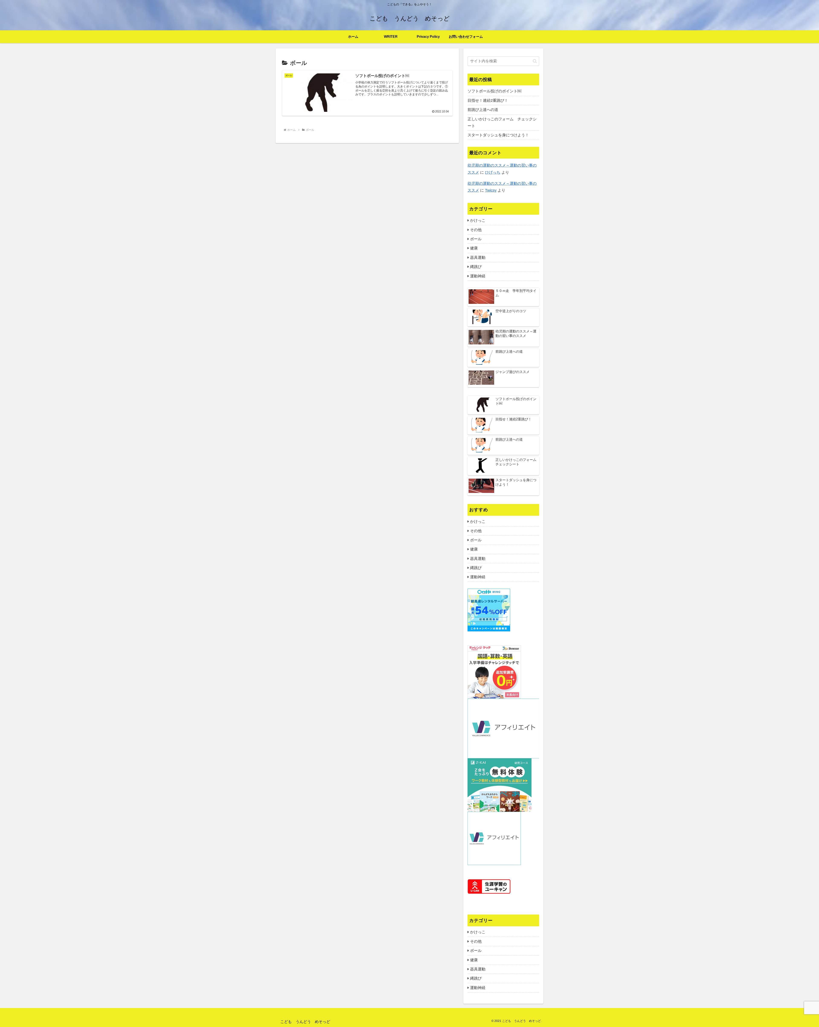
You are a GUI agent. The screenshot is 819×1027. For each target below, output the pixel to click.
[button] (535, 61)
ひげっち (492, 172)
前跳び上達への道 (483, 110)
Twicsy (491, 190)
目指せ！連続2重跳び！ (488, 100)
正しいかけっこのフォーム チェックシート (502, 122)
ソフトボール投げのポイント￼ (494, 91)
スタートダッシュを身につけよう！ (498, 135)
